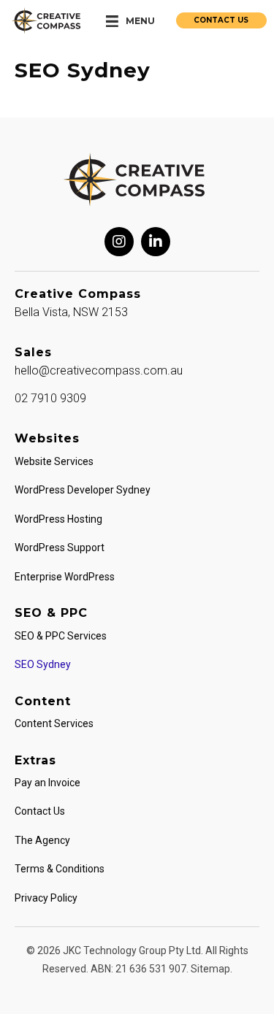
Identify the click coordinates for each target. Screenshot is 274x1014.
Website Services (54, 461)
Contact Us (40, 811)
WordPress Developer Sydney (83, 490)
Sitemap (210, 969)
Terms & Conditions (59, 869)
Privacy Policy (46, 898)
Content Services (54, 723)
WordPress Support (59, 547)
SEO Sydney (43, 664)
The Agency (42, 840)
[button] (119, 241)
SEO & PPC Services (61, 636)
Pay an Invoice (47, 782)
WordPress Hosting (58, 519)
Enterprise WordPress (65, 577)
